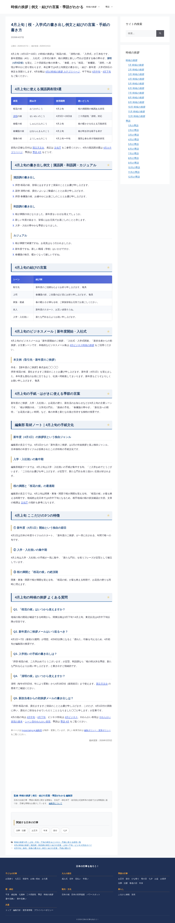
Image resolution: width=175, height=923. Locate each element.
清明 (15, 116)
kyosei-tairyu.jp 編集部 (32, 730)
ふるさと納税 (124, 894)
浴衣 (133, 894)
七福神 (22, 894)
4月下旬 (107, 71)
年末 (45, 830)
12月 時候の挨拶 (136, 116)
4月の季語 (133, 139)
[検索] (160, 33)
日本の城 (65, 894)
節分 (55, 830)
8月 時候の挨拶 (136, 97)
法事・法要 (21, 830)
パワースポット (93, 894)
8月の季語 (133, 158)
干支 (7, 894)
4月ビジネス (71, 717)
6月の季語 (133, 148)
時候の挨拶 (91, 6)
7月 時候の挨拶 (136, 93)
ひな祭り (135, 879)
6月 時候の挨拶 (136, 88)
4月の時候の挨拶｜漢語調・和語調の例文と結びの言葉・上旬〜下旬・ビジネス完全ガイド (53, 845)
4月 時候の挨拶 (136, 79)
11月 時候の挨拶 (136, 111)
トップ (8, 910)
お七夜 (45, 879)
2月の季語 (133, 130)
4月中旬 (96, 71)
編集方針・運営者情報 (22, 910)
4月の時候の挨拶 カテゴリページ (62, 71)
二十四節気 (31, 894)
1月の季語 (133, 125)
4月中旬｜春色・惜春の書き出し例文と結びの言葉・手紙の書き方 (42, 848)
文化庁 (57, 147)
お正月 (34, 830)
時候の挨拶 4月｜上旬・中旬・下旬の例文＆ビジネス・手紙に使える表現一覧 (47, 842)
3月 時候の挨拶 (136, 74)
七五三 (18, 879)
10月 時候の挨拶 (136, 107)
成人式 (65, 879)
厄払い (78, 879)
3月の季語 (133, 135)
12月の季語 (134, 176)
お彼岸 (163, 879)
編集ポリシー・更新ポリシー (97, 730)
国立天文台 (38, 147)
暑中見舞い (10, 899)
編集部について (55, 803)
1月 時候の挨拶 (136, 65)
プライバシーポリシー (43, 910)
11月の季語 (134, 172)
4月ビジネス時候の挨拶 (82, 345)
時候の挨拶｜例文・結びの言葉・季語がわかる (47, 7)
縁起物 (14, 894)
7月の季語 (133, 153)
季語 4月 (37, 152)
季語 (107, 6)
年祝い (86, 879)
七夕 (65, 830)
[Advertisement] (61, 766)
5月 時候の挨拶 (136, 83)
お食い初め (35, 879)
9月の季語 (133, 162)
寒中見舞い (22, 899)
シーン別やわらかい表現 (37, 721)
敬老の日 (133, 883)
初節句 (25, 879)
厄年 (71, 879)
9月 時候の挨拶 (136, 102)
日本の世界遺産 (78, 894)
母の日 (144, 879)
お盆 (156, 879)
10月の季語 (134, 167)
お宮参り (9, 879)
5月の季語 (133, 144)
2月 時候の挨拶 (136, 69)
